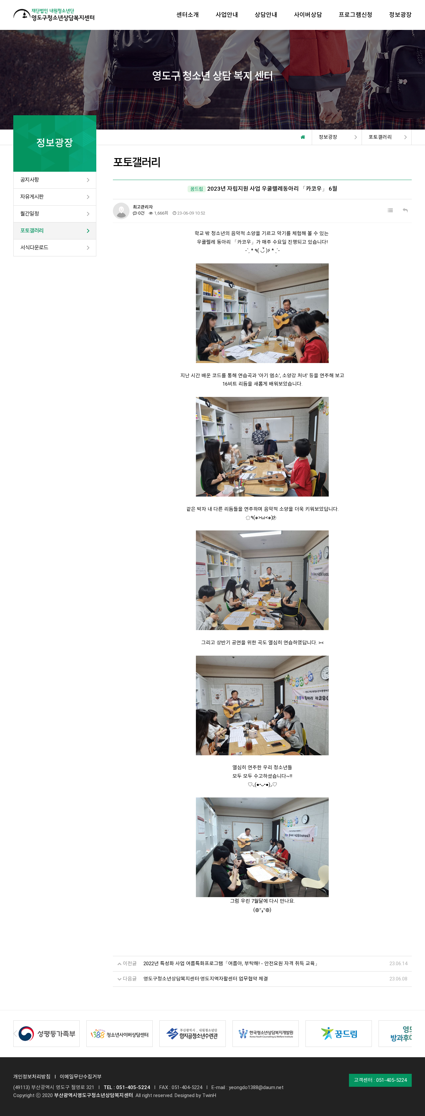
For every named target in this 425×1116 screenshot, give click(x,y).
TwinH (209, 1095)
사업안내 (226, 14)
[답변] (405, 211)
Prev (15, 1033)
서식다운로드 (34, 247)
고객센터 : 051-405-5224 (380, 1080)
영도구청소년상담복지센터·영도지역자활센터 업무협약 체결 (205, 979)
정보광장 (400, 14)
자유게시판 (31, 197)
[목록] (390, 211)
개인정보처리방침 (31, 1077)
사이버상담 (308, 14)
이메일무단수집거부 (81, 1077)
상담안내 (266, 14)
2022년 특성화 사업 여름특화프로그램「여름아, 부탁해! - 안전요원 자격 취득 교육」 (231, 964)
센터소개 (187, 14)
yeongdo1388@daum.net (256, 1087)
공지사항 (29, 180)
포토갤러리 (31, 231)
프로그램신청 (356, 14)
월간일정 (29, 214)
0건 (140, 213)
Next (410, 1033)
